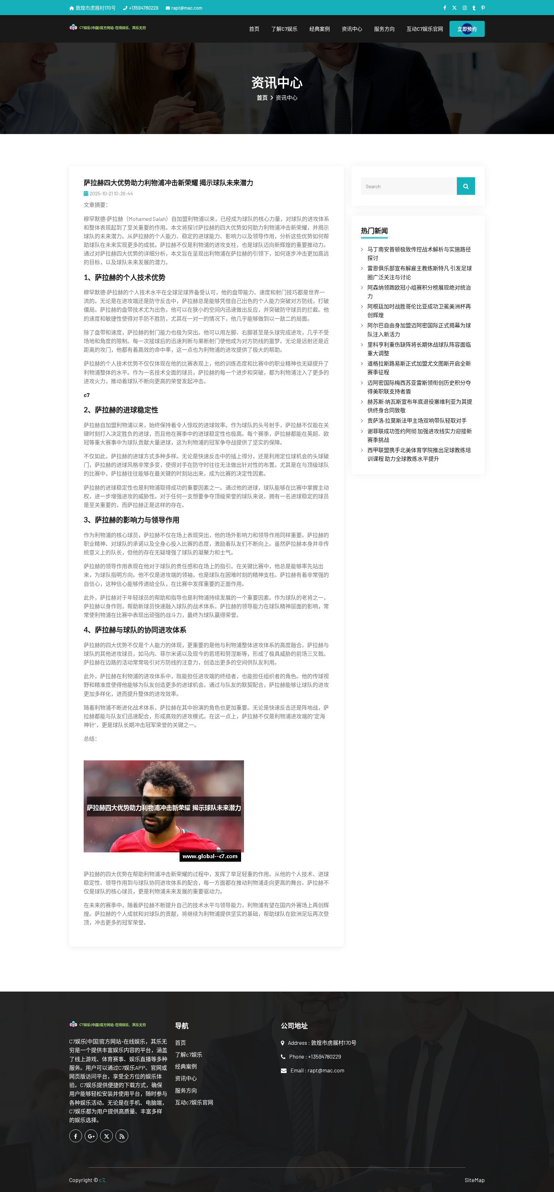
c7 (101, 1180)
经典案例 (319, 29)
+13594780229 (143, 8)
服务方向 (384, 29)
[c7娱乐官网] (118, 27)
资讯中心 (352, 29)
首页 (254, 29)
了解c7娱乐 (284, 29)
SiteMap (475, 1180)
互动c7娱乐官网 (425, 29)
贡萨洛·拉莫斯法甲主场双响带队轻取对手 (417, 420)
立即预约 (467, 29)
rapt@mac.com (187, 8)
